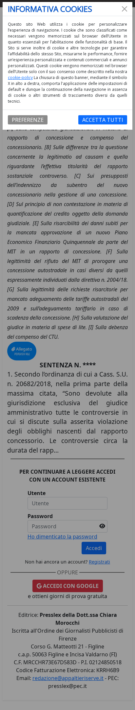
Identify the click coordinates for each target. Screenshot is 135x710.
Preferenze (28, 119)
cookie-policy (20, 77)
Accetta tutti (102, 119)
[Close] (124, 9)
